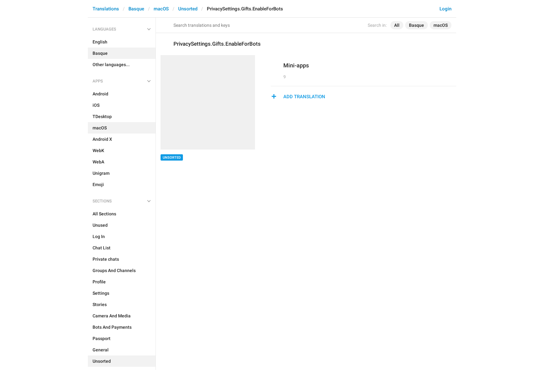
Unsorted (187, 9)
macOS (161, 9)
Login (445, 9)
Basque (136, 9)
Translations (106, 9)
